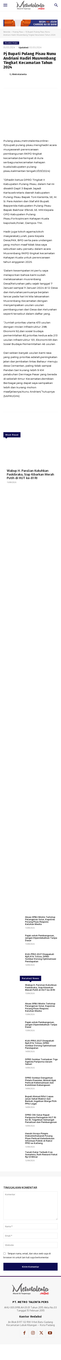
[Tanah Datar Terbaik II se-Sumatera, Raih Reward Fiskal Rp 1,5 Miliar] (12, 1158)
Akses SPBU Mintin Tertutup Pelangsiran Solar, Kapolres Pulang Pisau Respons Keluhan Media (40, 921)
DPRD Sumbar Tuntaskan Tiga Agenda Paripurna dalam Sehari (41, 1062)
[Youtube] (50, 1333)
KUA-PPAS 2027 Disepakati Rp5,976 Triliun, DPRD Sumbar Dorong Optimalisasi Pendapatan (40, 958)
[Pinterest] (33, 82)
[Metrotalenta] (6, 74)
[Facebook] (17, 82)
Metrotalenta (19, 74)
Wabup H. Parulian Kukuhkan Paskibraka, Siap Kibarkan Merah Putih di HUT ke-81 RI (30, 474)
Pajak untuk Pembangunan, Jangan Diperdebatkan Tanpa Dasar (41, 938)
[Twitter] (25, 82)
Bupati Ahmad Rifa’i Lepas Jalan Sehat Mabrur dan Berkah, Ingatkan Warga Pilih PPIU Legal (41, 1100)
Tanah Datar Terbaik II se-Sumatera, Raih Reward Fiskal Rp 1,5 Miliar (41, 1154)
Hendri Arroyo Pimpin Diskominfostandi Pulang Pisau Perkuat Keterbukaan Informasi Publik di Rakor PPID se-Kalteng (39, 1138)
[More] (48, 82)
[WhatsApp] (40, 82)
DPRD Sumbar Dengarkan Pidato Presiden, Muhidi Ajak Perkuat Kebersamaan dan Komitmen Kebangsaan (40, 1081)
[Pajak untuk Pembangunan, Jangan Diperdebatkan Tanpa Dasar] (12, 942)
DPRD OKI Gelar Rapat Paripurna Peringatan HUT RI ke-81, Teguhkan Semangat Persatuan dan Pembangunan (41, 1118)
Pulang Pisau (18, 32)
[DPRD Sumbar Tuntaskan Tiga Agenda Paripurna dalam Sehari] (12, 1065)
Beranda (6, 32)
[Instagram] (33, 1333)
